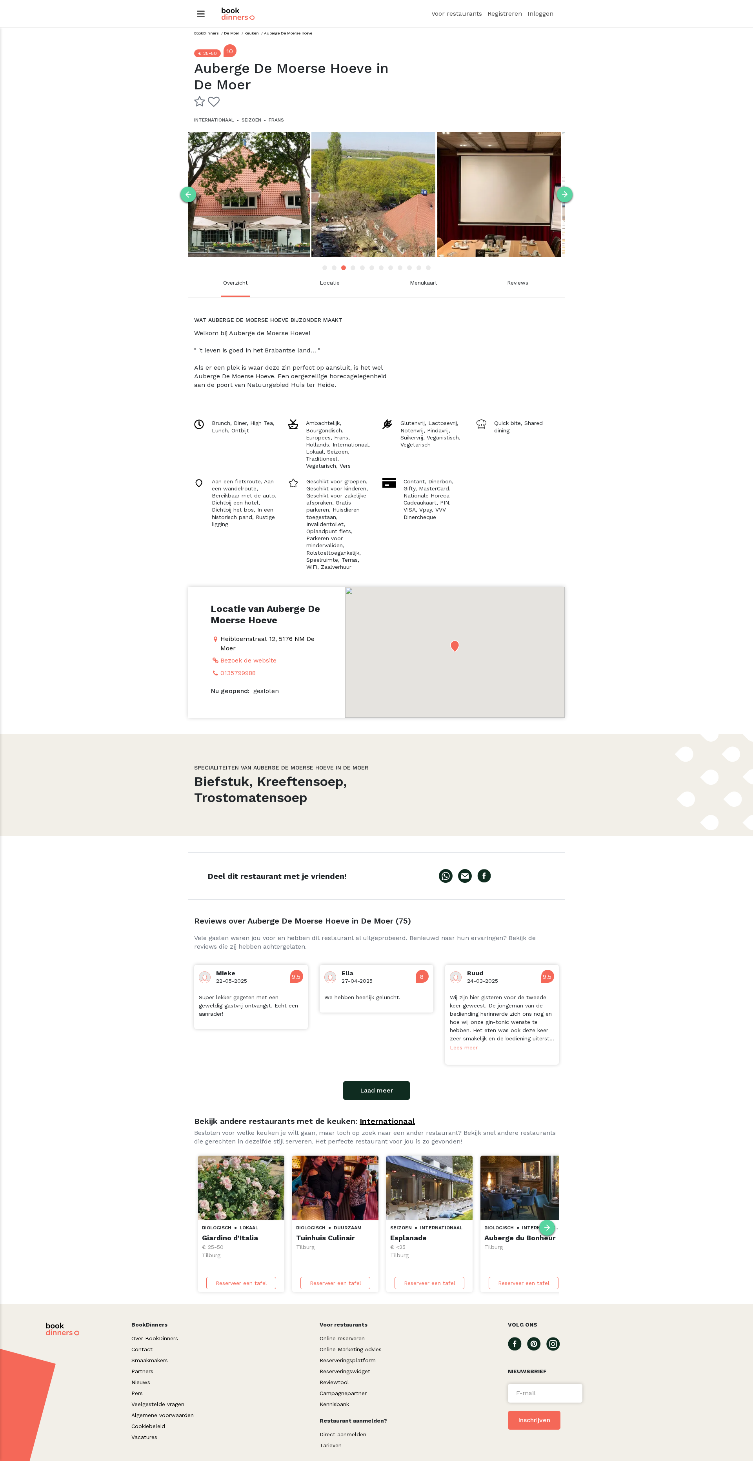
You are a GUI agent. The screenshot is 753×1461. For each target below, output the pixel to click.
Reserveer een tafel (241, 1283)
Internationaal (387, 1121)
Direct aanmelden (343, 1434)
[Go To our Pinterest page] (536, 1343)
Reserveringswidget (345, 1371)
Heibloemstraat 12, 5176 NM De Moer (267, 643)
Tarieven (331, 1445)
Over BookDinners (154, 1338)
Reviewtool (334, 1382)
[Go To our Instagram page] (556, 1343)
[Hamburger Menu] (201, 14)
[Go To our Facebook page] (517, 1343)
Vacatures (144, 1437)
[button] (455, 646)
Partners (142, 1371)
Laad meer (376, 1090)
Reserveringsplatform (348, 1360)
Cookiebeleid (148, 1426)
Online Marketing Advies (351, 1349)
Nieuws (140, 1382)
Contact (142, 1349)
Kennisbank (334, 1404)
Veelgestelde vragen (157, 1404)
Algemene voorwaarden (162, 1415)
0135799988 (238, 673)
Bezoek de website (248, 660)
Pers (137, 1393)
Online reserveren (342, 1338)
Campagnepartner (343, 1393)
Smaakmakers (149, 1360)
